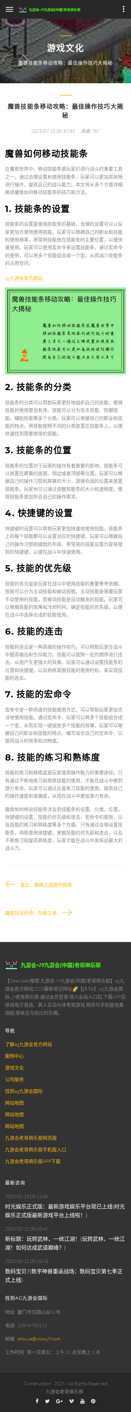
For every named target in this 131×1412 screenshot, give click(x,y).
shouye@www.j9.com (38, 1338)
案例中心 (14, 1056)
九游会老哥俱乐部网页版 (31, 1138)
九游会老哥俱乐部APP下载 (32, 1161)
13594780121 (32, 1325)
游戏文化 (14, 1067)
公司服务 (14, 1079)
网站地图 (14, 1102)
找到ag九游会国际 (24, 1091)
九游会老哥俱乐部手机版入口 (35, 1149)
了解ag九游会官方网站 (28, 1044)
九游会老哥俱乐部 (64, 1391)
